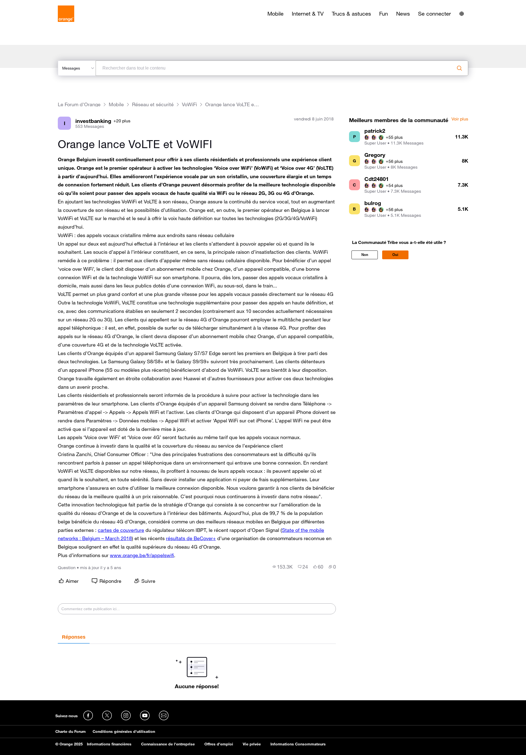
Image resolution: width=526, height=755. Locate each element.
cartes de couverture (121, 530)
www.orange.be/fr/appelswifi (142, 555)
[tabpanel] (197, 666)
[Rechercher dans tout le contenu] (459, 68)
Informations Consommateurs (298, 744)
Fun (383, 13)
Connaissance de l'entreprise (168, 744)
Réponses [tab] (73, 637)
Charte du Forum (70, 731)
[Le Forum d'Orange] (66, 13)
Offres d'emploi (218, 744)
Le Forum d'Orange (79, 104)
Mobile (275, 13)
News (403, 13)
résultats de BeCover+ (191, 538)
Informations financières (109, 744)
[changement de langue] (461, 13)
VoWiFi (189, 104)
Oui (395, 255)
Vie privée (252, 744)
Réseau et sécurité (153, 104)
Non (364, 255)
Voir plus (459, 119)
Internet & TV (308, 13)
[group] (283, 566)
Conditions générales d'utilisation (124, 731)
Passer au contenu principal (29, 4)
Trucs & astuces (351, 13)
